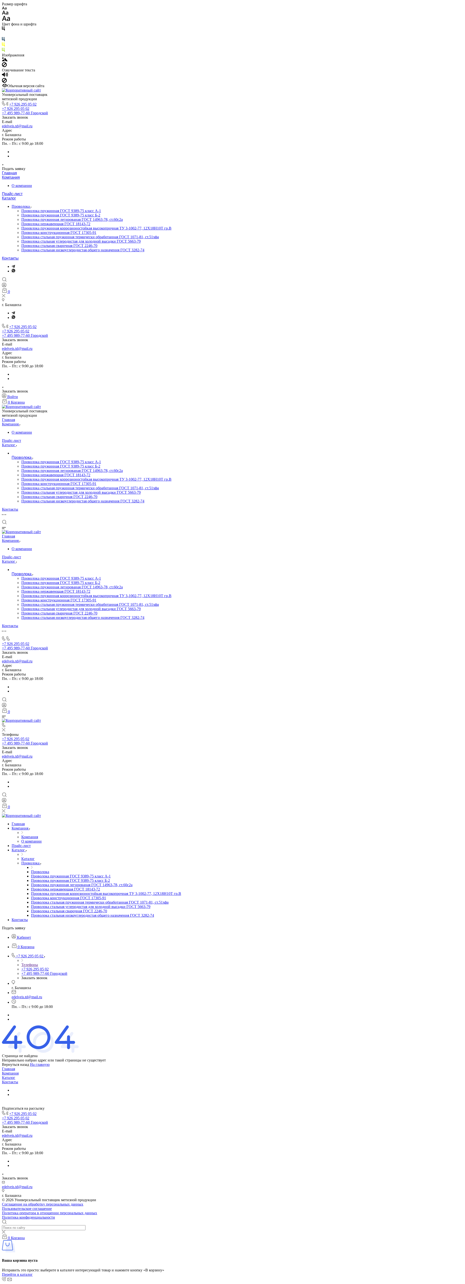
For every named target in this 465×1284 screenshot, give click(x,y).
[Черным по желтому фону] (3, 45)
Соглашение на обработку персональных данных (42, 1204)
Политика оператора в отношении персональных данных (49, 1213)
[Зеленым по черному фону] (3, 51)
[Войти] (4, 286)
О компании (22, 186)
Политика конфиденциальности (28, 1217)
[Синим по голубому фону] (3, 40)
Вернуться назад (15, 1064)
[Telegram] (13, 266)
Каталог (9, 198)
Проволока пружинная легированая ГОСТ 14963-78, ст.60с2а (72, 219)
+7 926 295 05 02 (23, 104)
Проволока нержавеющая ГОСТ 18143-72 (55, 224)
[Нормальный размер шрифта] (5, 13)
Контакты (10, 258)
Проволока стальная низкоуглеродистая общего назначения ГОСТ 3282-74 (82, 250)
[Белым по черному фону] (3, 35)
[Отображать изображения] (5, 60)
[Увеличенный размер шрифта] (6, 20)
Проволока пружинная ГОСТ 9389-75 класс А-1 (61, 211)
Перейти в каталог (17, 1274)
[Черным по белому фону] (3, 29)
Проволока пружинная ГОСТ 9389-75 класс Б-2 (60, 215)
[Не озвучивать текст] (4, 81)
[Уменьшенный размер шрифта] (4, 8)
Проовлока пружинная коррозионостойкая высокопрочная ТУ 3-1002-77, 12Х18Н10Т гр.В (96, 228)
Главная (9, 173)
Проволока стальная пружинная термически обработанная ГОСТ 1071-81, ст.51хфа (90, 237)
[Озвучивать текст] (5, 76)
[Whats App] (13, 271)
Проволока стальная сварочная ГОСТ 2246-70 (59, 246)
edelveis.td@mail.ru (17, 126)
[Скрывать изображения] (4, 66)
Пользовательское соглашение (27, 1209)
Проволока (21, 206)
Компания (11, 177)
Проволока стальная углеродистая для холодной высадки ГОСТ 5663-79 (81, 241)
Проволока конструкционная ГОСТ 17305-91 (58, 233)
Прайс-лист (12, 194)
